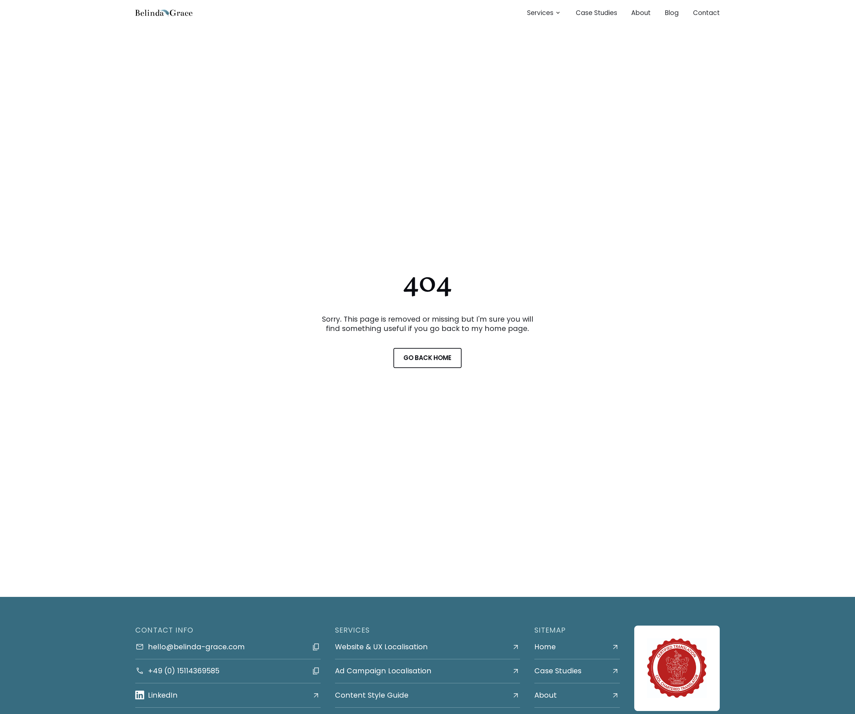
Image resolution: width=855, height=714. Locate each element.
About (641, 13)
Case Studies (596, 13)
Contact (706, 13)
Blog (672, 13)
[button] (544, 13)
